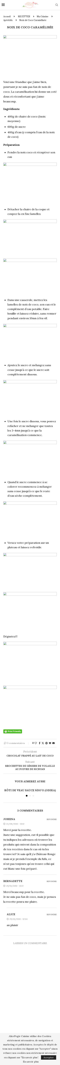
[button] (6, 792)
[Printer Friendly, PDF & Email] (12, 731)
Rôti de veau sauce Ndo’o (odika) (30, 790)
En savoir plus (31, 1061)
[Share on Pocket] (50, 743)
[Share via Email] (53, 743)
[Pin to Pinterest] (46, 743)
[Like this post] (35, 743)
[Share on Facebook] (39, 743)
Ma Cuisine (42, 16)
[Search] (56, 5)
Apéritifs (7, 20)
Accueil (6, 16)
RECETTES (24, 16)
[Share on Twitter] (43, 743)
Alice (11, 914)
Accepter (49, 1057)
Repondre (52, 819)
